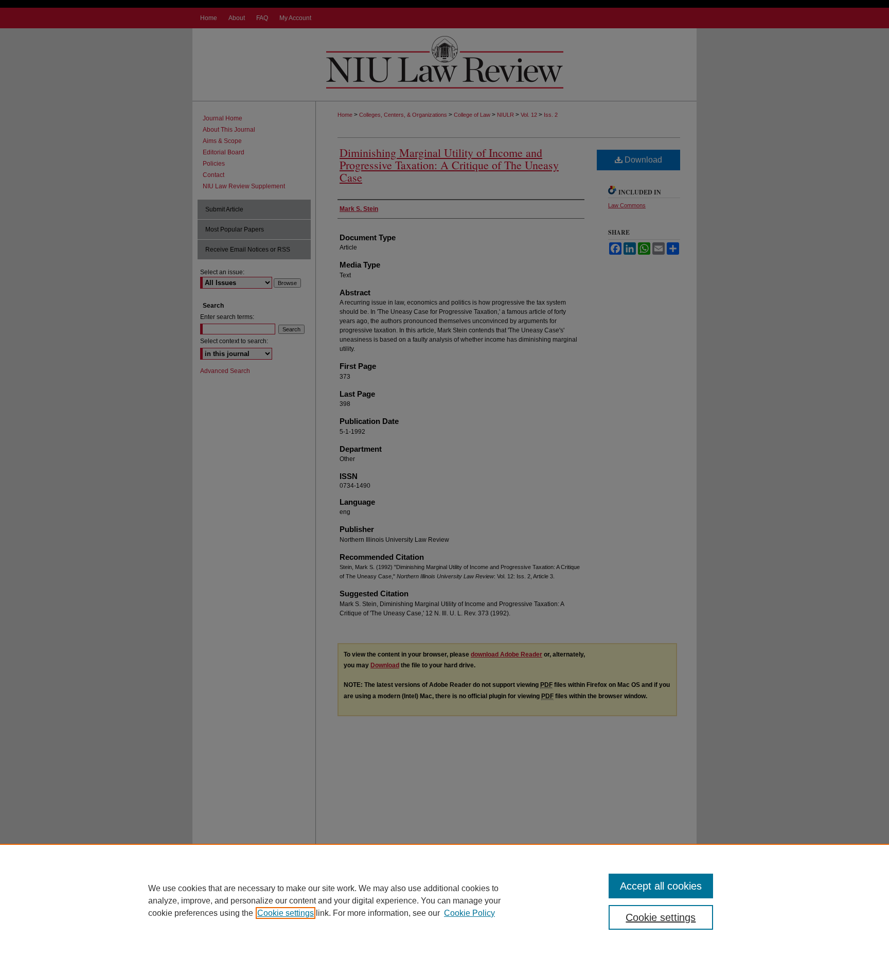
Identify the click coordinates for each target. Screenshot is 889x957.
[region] (444, 900)
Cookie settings (285, 913)
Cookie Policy (469, 913)
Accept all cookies (661, 886)
